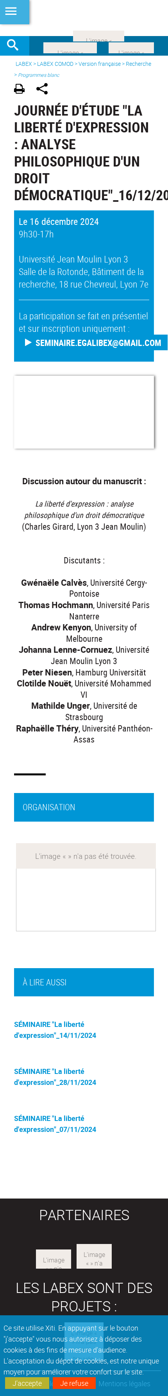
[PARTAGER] (44, 89)
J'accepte (27, 1383)
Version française (100, 63)
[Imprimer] (22, 89)
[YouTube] (98, 35)
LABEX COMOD (55, 63)
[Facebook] (70, 47)
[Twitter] (131, 47)
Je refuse (74, 1383)
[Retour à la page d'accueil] (84, 18)
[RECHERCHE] (15, 46)
